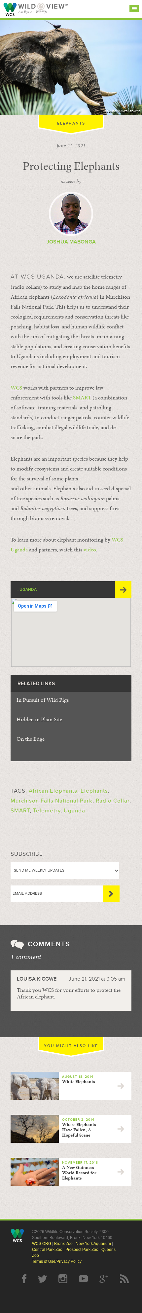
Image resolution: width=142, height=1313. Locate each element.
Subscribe (111, 893)
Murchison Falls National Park (51, 800)
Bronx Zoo (63, 1243)
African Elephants (53, 790)
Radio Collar (112, 800)
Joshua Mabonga (71, 241)
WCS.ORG (41, 1243)
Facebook (24, 1278)
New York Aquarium (93, 1243)
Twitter (42, 1278)
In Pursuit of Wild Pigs (43, 700)
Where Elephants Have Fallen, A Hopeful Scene (79, 1129)
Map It (123, 589)
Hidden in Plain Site (39, 719)
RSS (124, 1278)
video (90, 549)
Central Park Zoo (47, 1249)
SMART (82, 397)
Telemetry (46, 810)
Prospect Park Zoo (81, 1249)
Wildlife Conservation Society (10, 9)
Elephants (71, 123)
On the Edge (31, 739)
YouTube (83, 1278)
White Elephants (78, 1081)
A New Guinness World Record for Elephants (79, 1172)
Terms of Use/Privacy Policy (57, 1261)
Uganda (74, 810)
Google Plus (103, 1278)
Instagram (62, 1278)
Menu (134, 8)
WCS (16, 388)
